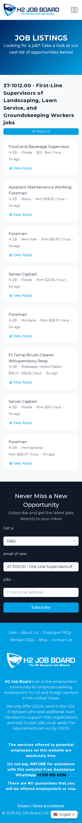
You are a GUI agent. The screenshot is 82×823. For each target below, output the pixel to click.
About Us (29, 632)
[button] (64, 814)
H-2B (13, 152)
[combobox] (41, 541)
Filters (43, 131)
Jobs (12, 632)
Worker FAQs (22, 640)
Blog (43, 640)
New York (29, 239)
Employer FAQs (57, 632)
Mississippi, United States (41, 367)
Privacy (24, 805)
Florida (26, 152)
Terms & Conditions (48, 805)
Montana (28, 320)
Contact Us (62, 640)
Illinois (26, 199)
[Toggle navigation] (74, 9)
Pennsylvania (31, 448)
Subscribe (41, 607)
